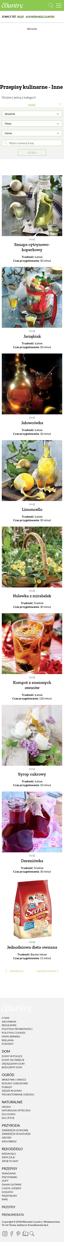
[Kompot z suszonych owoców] (32, 643)
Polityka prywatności (17, 1028)
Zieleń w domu (12, 1090)
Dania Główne (12, 1184)
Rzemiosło (9, 1153)
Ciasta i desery (11, 1188)
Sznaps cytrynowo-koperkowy (32, 247)
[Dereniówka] (32, 821)
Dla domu (8, 1114)
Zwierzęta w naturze (16, 1134)
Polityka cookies (13, 1032)
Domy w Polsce (12, 1056)
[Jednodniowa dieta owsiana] (32, 908)
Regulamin (9, 1025)
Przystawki (9, 1177)
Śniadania (9, 1173)
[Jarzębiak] (32, 297)
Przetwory (9, 1195)
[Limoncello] (32, 470)
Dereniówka (32, 860)
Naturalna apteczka (16, 1110)
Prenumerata (13, 1215)
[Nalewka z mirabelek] (32, 557)
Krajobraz (9, 1141)
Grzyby (7, 1137)
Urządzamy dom (13, 1063)
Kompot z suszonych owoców (32, 685)
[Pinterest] (18, 1234)
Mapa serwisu (11, 1036)
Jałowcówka (32, 422)
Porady (7, 1087)
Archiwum (9, 1021)
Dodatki (7, 1191)
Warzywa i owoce (14, 1079)
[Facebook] (12, 1234)
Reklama (8, 1040)
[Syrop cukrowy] (32, 735)
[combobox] (32, 114)
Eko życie (8, 1117)
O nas (5, 1017)
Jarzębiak (32, 336)
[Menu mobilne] (58, 5)
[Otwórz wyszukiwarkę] (51, 5)
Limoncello (32, 509)
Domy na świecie (13, 1059)
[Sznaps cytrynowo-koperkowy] (32, 205)
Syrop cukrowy (32, 774)
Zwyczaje (8, 1157)
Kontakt (8, 1043)
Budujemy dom (12, 1067)
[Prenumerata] (25, 1233)
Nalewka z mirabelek (32, 595)
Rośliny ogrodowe (15, 1083)
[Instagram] (5, 1234)
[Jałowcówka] (32, 384)
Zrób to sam (10, 1161)
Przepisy (8, 1207)
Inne (32, 239)
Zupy (5, 1180)
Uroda (6, 1106)
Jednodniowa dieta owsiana (32, 947)
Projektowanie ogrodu (18, 1094)
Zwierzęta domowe (15, 1130)
